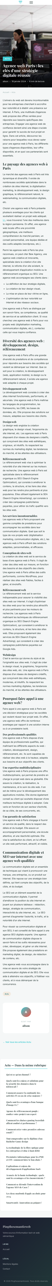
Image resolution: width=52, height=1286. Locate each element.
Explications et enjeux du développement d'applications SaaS (23, 1167)
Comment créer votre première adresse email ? (25, 1131)
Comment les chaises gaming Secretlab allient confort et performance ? (25, 1122)
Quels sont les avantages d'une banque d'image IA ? (25, 1103)
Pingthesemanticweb (17, 1226)
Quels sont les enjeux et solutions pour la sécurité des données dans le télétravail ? (25, 1083)
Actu (7, 59)
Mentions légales (10, 1264)
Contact (6, 1269)
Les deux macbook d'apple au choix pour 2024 (25, 1195)
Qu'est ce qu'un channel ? (18, 1074)
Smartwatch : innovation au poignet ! (24, 1202)
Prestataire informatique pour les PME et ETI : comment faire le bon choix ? (25, 1158)
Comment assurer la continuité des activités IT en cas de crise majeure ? (24, 1094)
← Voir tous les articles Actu (17, 1042)
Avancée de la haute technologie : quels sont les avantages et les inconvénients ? (25, 1176)
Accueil (6, 92)
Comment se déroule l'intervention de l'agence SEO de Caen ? (24, 1186)
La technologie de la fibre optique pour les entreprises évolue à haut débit (25, 1149)
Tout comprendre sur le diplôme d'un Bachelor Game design (24, 1140)
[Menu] (31, 2)
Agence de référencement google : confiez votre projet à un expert (22, 1112)
